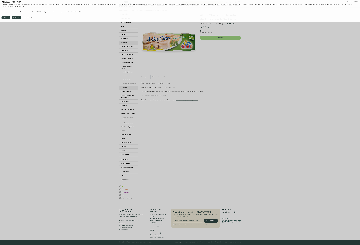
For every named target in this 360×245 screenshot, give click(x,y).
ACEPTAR (6, 17)
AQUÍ (22, 6)
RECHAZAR (16, 17)
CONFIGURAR (28, 17)
